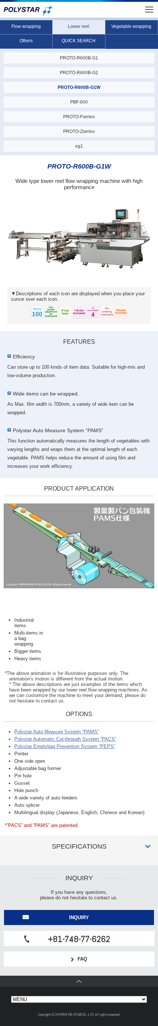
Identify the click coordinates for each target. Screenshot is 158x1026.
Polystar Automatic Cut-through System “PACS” (65, 739)
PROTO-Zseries (79, 131)
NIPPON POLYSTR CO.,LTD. (28, 11)
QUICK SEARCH (79, 40)
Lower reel (78, 26)
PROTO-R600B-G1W (79, 87)
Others (26, 40)
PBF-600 (79, 102)
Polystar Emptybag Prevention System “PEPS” (64, 746)
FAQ (82, 959)
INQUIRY (79, 917)
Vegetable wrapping (131, 26)
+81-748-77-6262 (79, 939)
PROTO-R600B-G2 (79, 72)
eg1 (79, 146)
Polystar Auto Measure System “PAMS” (56, 731)
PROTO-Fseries (79, 116)
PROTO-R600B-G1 (79, 58)
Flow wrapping (26, 26)
